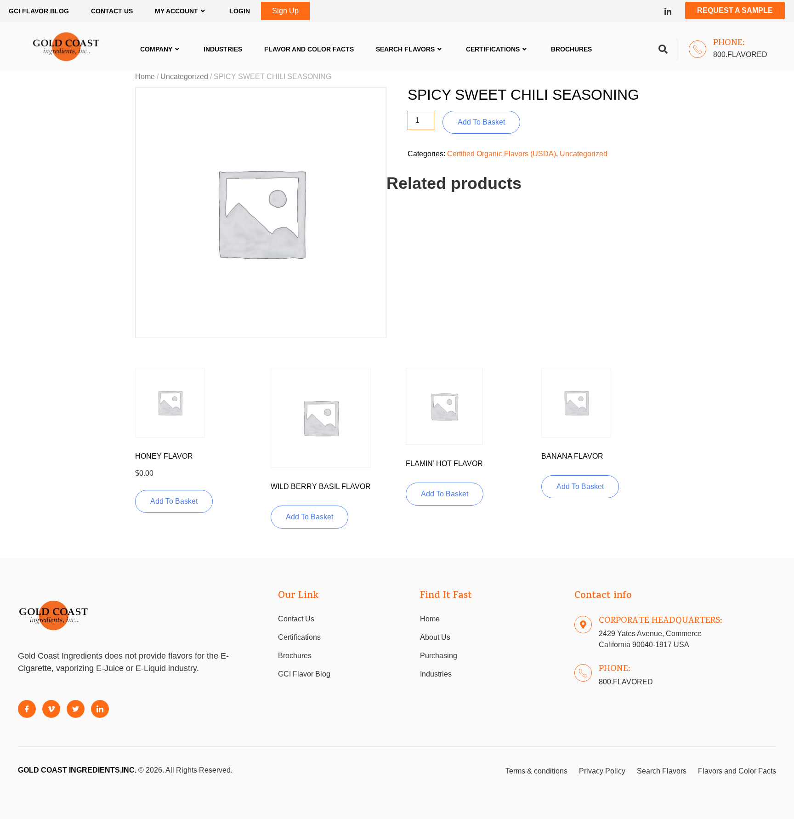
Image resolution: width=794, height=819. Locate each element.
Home (145, 76)
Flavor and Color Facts (309, 49)
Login (239, 11)
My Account (176, 11)
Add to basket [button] (174, 501)
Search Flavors (405, 49)
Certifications (493, 49)
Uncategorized (184, 76)
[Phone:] (697, 49)
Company (156, 49)
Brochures (571, 49)
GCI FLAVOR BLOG (39, 11)
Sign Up (285, 11)
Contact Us (112, 11)
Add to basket (481, 122)
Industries (223, 49)
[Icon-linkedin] (667, 11)
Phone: (729, 43)
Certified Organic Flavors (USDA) (501, 154)
